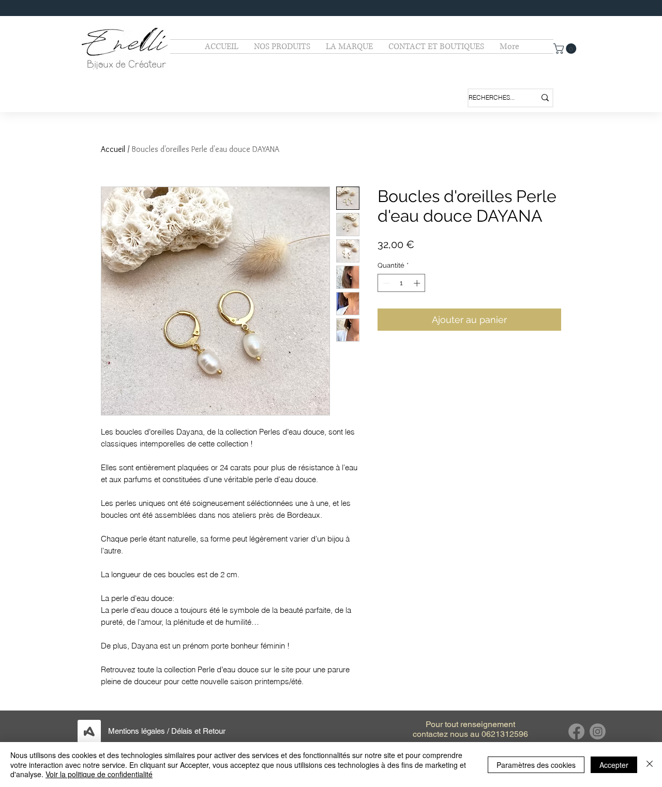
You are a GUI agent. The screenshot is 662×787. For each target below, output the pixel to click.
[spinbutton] (402, 283)
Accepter (613, 765)
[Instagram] (598, 731)
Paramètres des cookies (536, 765)
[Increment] (418, 283)
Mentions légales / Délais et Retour (166, 731)
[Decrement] (385, 283)
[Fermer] (649, 764)
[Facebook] (576, 731)
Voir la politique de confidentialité (99, 774)
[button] (566, 48)
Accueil (113, 149)
